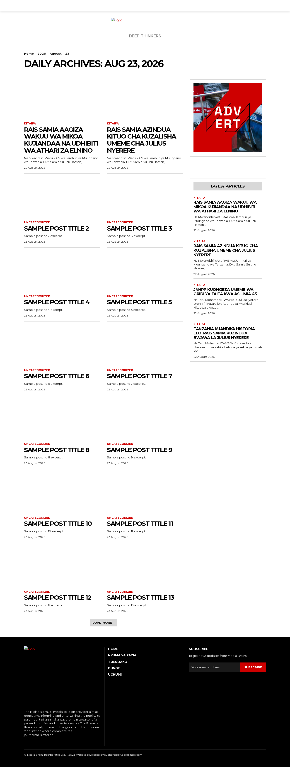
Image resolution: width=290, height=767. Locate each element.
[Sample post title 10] (62, 493)
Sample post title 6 (56, 376)
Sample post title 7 (139, 376)
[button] (260, 5)
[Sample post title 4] (62, 271)
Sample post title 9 (139, 450)
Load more (102, 622)
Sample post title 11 (140, 523)
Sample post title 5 (139, 302)
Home (29, 53)
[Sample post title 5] (145, 271)
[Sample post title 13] (145, 567)
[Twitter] (45, 742)
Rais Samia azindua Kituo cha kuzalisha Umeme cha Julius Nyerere (141, 140)
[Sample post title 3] (145, 197)
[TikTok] (38, 742)
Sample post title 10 (58, 523)
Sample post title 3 (139, 228)
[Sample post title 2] (62, 197)
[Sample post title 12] (62, 567)
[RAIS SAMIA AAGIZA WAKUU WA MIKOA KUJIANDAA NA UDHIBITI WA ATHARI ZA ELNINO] (62, 98)
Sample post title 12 (57, 597)
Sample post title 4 (56, 302)
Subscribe (253, 667)
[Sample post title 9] (145, 419)
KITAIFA (30, 123)
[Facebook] (24, 742)
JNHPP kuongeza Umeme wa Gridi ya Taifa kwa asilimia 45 (225, 291)
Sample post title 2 (56, 228)
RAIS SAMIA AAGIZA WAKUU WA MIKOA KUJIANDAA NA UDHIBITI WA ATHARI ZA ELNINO (61, 140)
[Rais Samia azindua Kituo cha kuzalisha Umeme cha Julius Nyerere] (145, 98)
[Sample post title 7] (145, 345)
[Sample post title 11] (145, 493)
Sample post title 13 (140, 597)
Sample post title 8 (56, 450)
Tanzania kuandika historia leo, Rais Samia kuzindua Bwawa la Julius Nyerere (224, 333)
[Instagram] (31, 742)
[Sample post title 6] (62, 345)
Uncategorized (37, 222)
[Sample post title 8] (62, 419)
